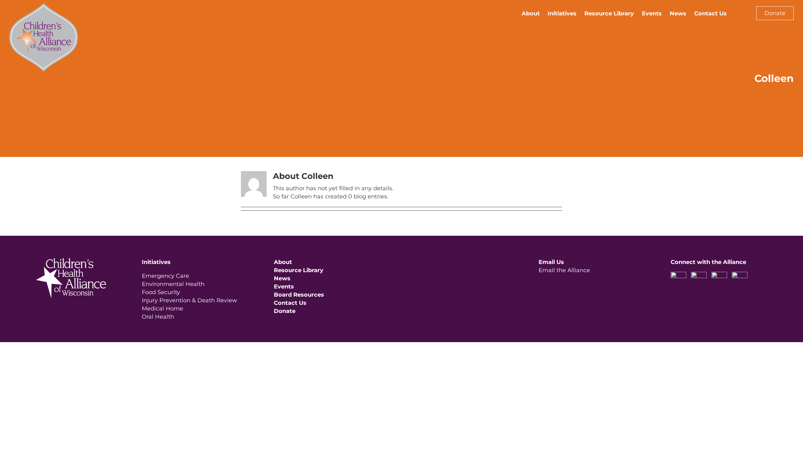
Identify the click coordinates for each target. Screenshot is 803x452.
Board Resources (299, 294)
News (282, 278)
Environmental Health (173, 284)
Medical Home (162, 308)
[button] (737, 13)
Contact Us (290, 302)
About (283, 262)
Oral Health (158, 316)
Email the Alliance (564, 270)
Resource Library (298, 270)
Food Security (161, 292)
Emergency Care (165, 275)
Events (284, 286)
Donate (774, 13)
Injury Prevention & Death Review (189, 300)
